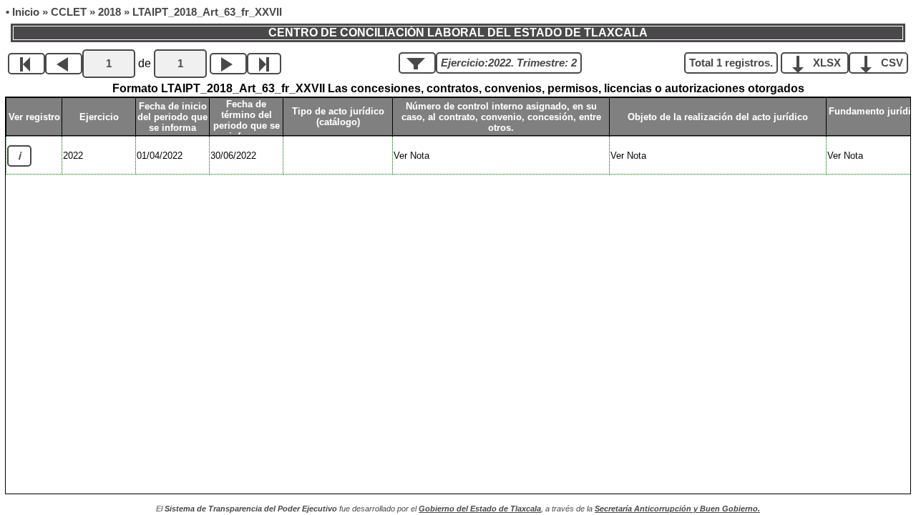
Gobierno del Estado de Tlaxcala (480, 508)
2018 (109, 12)
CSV (890, 63)
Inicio (25, 12)
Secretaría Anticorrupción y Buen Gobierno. (677, 508)
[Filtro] (417, 63)
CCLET (69, 12)
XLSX (827, 63)
